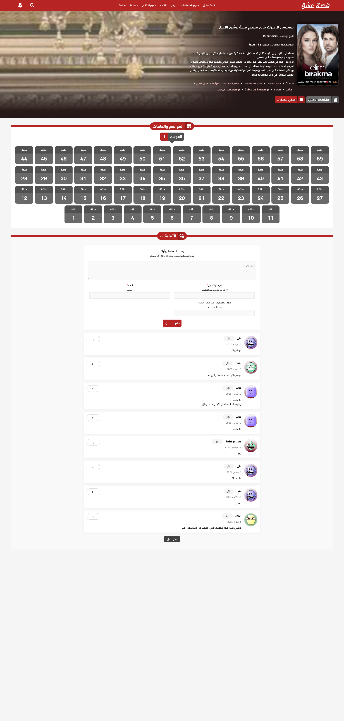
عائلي (289, 89)
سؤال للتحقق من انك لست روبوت (214, 302)
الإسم (129, 285)
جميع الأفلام (149, 5)
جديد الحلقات (274, 83)
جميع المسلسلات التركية (225, 83)
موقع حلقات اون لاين (229, 89)
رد (93, 339)
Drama (289, 83)
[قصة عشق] (316, 5)
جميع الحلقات (167, 5)
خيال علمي (202, 83)
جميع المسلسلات (189, 5)
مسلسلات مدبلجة (128, 5)
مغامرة (277, 89)
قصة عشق (209, 5)
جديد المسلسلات (253, 83)
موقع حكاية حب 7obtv (257, 89)
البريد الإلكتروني (214, 285)
